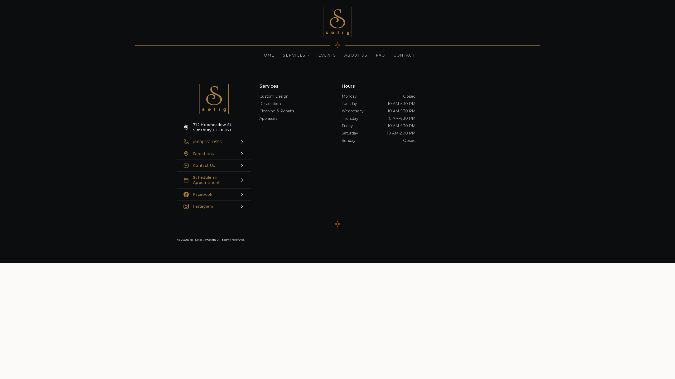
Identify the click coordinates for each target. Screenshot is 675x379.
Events (327, 55)
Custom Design (273, 96)
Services (294, 55)
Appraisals (268, 118)
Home (268, 55)
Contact (403, 55)
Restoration (270, 103)
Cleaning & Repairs (276, 111)
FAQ (380, 55)
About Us (355, 55)
